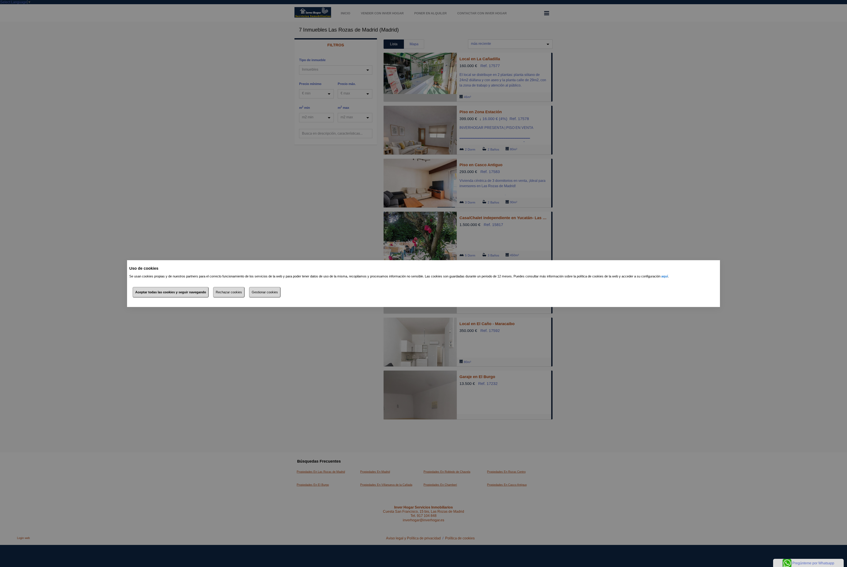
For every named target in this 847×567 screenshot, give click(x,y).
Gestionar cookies (265, 292)
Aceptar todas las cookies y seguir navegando (170, 292)
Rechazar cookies (229, 292)
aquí (664, 276)
